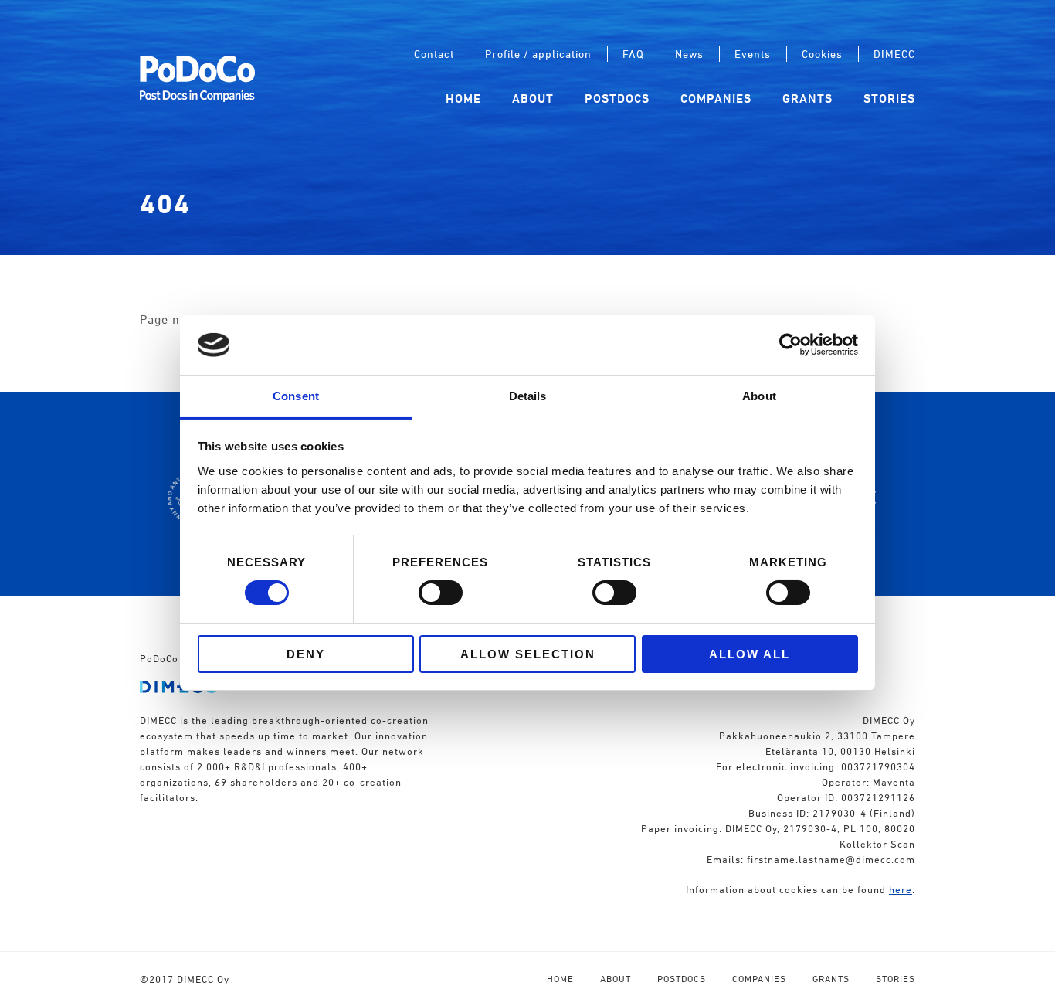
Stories (889, 98)
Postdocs (617, 98)
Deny (306, 654)
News (689, 53)
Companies (715, 98)
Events (752, 53)
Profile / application (538, 53)
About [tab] (759, 396)
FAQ (633, 53)
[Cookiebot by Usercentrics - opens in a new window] (790, 344)
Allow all (749, 654)
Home (463, 98)
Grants (807, 98)
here (900, 889)
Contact (434, 53)
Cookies (822, 53)
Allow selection (527, 654)
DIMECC (894, 53)
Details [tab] (528, 396)
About (533, 98)
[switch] (441, 592)
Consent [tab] (296, 396)
